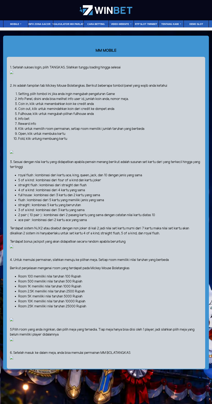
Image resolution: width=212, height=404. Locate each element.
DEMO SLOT (196, 24)
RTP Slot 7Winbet (146, 24)
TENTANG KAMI (170, 24)
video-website (120, 24)
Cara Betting (96, 24)
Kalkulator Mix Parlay (68, 24)
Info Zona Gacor (39, 24)
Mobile (15, 24)
